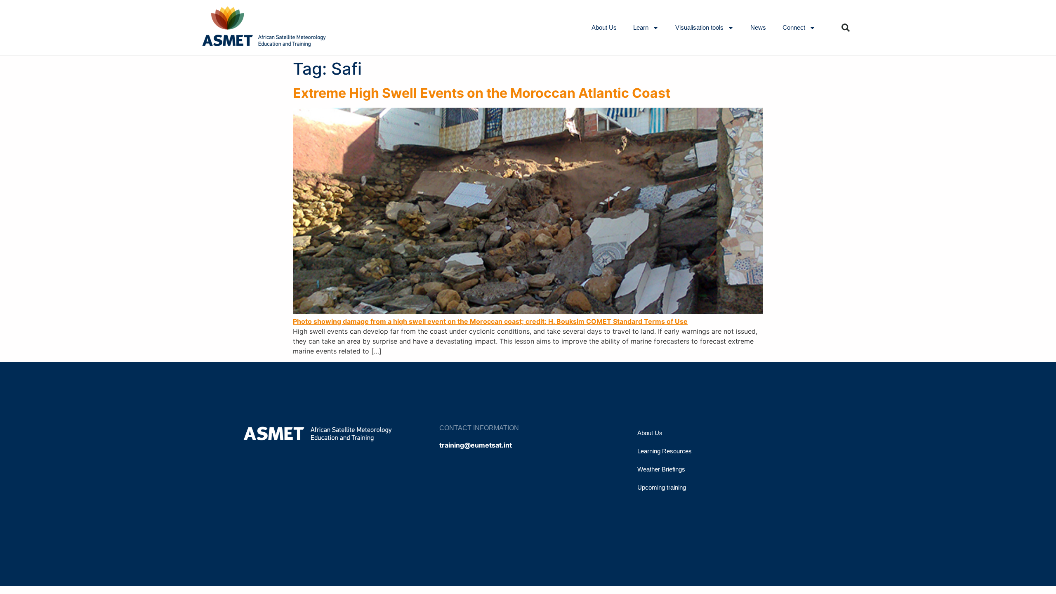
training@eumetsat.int (475, 445)
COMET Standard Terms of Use (637, 321)
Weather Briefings (661, 469)
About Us (604, 27)
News (758, 27)
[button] (845, 27)
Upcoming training (661, 487)
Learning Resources (664, 451)
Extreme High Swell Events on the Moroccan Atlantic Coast (481, 93)
